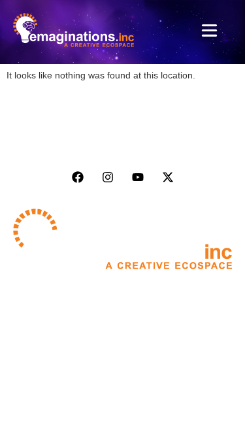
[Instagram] (108, 177)
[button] (209, 32)
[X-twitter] (168, 177)
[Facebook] (78, 177)
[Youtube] (138, 177)
